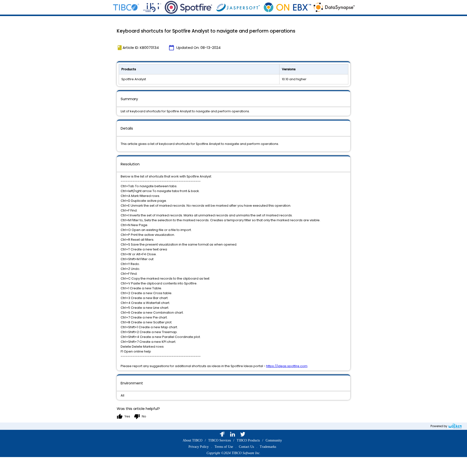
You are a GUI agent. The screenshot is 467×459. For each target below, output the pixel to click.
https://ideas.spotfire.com (286, 366)
